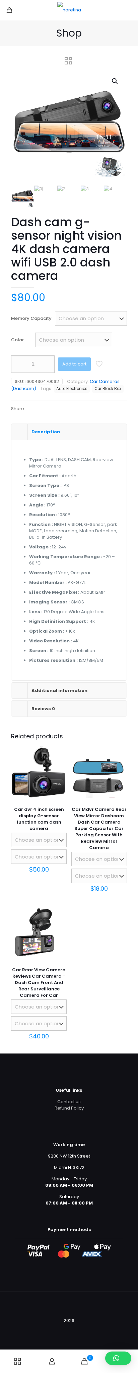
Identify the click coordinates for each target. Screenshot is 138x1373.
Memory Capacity (31, 318)
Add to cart (74, 364)
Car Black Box (107, 388)
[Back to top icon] (69, 1305)
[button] (115, 81)
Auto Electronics (71, 388)
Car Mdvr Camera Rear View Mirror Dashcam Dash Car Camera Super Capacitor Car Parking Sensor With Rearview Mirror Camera (99, 828)
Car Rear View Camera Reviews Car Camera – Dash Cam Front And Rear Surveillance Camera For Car (39, 982)
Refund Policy (69, 1108)
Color (17, 340)
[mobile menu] (129, 10)
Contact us (69, 1101)
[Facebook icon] (58, 1329)
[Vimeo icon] (72, 1329)
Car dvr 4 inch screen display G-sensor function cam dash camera (39, 819)
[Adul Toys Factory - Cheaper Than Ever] (69, 10)
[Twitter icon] (65, 1329)
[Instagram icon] (79, 1329)
